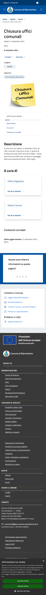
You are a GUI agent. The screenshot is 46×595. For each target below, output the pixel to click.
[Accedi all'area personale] (37, 2)
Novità (12, 19)
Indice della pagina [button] (14, 116)
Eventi (7, 496)
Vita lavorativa (10, 414)
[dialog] (23, 577)
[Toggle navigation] (4, 9)
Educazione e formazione (14, 443)
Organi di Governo (12, 375)
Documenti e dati (11, 396)
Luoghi (7, 492)
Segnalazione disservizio (14, 540)
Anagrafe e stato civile (13, 407)
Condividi (8, 57)
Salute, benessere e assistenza (16, 457)
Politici (7, 389)
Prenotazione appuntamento (16, 537)
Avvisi (20, 19)
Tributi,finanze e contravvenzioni (17, 450)
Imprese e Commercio (13, 418)
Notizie (7, 475)
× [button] (43, 561)
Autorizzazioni (10, 460)
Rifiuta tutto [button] (23, 586)
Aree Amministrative (13, 378)
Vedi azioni (19, 57)
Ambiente (9, 453)
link (3, 576)
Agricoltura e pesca (12, 464)
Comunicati (9, 478)
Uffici (7, 382)
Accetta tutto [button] (23, 581)
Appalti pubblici (11, 421)
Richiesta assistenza (13, 547)
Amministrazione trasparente (16, 558)
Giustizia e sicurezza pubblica (16, 446)
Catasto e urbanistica (13, 425)
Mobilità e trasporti (12, 432)
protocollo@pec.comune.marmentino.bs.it (21, 524)
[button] (23, 591)
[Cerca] (41, 9)
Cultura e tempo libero (13, 411)
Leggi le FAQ (10, 544)
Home (5, 19)
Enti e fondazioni (11, 385)
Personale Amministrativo (15, 393)
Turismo (8, 428)
